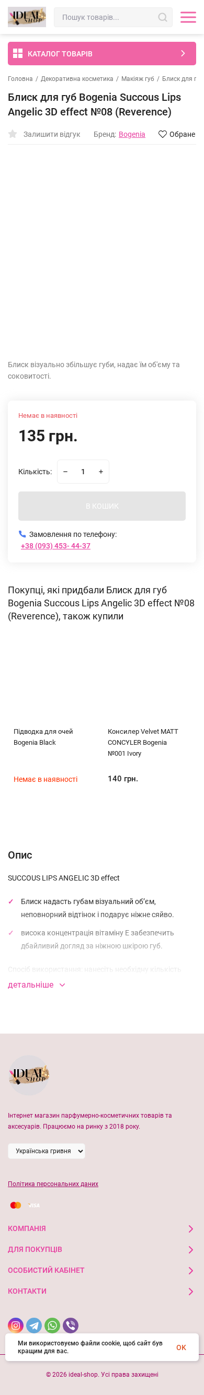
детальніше (31, 985)
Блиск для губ (182, 79)
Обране (182, 134)
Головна (20, 79)
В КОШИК (102, 506)
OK (181, 1347)
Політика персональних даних (53, 1184)
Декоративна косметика (77, 79)
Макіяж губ (137, 79)
